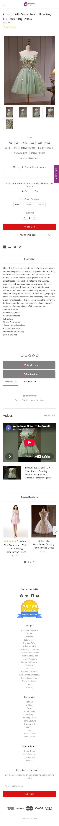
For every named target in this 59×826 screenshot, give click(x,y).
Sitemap (29, 687)
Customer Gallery (29, 681)
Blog (30, 684)
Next (56, 530)
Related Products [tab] (29, 497)
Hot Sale (29, 701)
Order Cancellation (29, 678)
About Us (29, 633)
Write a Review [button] (31, 365)
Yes (36, 191)
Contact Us (29, 636)
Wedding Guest (29, 717)
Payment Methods (29, 671)
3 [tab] (34, 562)
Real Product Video (29, 655)
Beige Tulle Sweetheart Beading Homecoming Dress (44, 544)
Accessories (29, 736)
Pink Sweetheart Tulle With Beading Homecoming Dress (15, 548)
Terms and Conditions (29, 649)
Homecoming (30, 711)
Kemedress (29, 751)
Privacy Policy (29, 646)
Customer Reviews (29, 662)
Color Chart (30, 668)
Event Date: (30, 199)
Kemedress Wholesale (29, 674)
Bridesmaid (29, 724)
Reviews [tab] (9, 381)
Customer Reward (29, 630)
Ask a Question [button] (31, 374)
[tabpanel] (16, 531)
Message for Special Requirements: (29, 167)
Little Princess (29, 754)
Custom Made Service (29, 652)
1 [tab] (25, 562)
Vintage (29, 727)
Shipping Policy (29, 643)
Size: (29, 137)
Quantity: (29, 212)
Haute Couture (29, 720)
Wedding (30, 714)
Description (29, 259)
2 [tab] (29, 562)
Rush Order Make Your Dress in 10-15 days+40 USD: (29, 185)
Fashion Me (30, 757)
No (26, 191)
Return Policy (30, 639)
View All (29, 760)
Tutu (29, 730)
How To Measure (29, 659)
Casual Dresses (29, 733)
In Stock (29, 705)
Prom (29, 708)
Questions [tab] (27, 381)
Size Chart (29, 665)
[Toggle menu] (4, 4)
